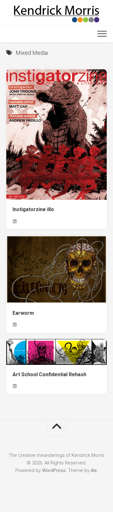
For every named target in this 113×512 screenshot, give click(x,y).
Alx (94, 470)
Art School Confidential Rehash (49, 374)
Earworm (23, 313)
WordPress (54, 470)
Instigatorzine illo (33, 209)
